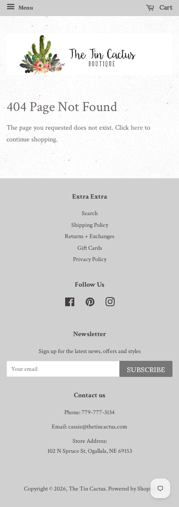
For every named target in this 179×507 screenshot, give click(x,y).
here (137, 127)
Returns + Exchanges (89, 236)
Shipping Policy (89, 225)
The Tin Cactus (87, 489)
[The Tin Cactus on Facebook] (70, 304)
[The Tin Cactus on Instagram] (110, 304)
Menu (25, 8)
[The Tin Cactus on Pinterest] (90, 304)
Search (90, 213)
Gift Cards (89, 248)
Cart (165, 7)
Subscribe (146, 369)
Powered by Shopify (132, 489)
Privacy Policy (89, 259)
